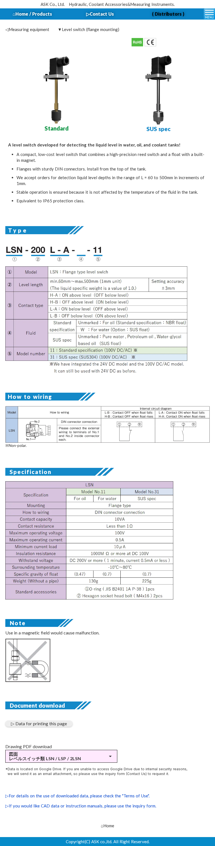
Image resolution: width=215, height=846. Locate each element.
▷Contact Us (100, 13)
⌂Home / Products (32, 13)
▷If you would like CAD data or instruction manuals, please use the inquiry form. (80, 805)
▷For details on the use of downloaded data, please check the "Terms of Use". (77, 795)
